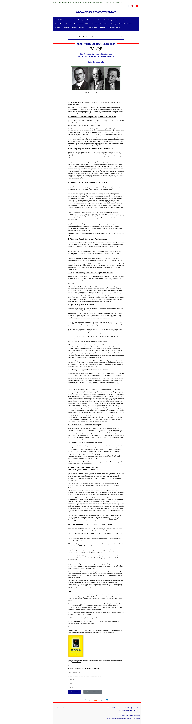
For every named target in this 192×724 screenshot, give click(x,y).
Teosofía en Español (121, 20)
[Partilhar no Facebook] (85, 700)
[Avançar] (76, 36)
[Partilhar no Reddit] (95, 700)
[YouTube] (137, 6)
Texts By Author (96, 20)
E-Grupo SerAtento (91, 27)
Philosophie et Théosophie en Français (64, 4)
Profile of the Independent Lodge (82, 4)
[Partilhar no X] (89, 700)
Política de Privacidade (96, 4)
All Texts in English (108, 20)
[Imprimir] (101, 700)
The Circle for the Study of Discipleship (112, 2)
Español (71, 687)
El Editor (73, 27)
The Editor (66, 27)
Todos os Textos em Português (63, 23)
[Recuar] (70, 36)
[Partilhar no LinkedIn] (107, 700)
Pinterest (102, 27)
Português (71, 679)
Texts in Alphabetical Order (62, 20)
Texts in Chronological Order (81, 20)
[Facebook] (128, 6)
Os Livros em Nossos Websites (100, 23)
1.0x (121, 36)
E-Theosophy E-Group (114, 27)
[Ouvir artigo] (73, 36)
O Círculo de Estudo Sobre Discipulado (92, 2)
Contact (81, 27)
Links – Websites (61, 2)
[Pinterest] (132, 6)
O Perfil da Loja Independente (74, 2)
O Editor (57, 27)
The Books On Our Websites (81, 23)
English (71, 683)
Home (54, 2)
